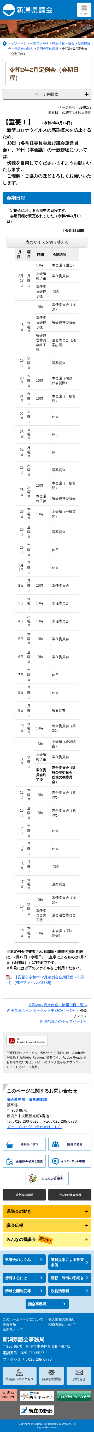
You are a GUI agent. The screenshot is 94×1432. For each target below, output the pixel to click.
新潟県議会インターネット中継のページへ (42, 1010)
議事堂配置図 (51, 1379)
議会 (71, 43)
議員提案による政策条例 (67, 1262)
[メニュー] (84, 10)
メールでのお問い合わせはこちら (34, 1127)
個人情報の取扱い (61, 1319)
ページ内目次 (47, 94)
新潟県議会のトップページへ (63, 1021)
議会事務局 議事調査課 (27, 1099)
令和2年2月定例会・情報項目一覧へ (57, 1005)
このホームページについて (23, 1319)
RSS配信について (62, 1325)
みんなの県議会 (21, 1239)
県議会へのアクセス (19, 1379)
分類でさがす (39, 43)
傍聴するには (16, 1278)
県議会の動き (23, 49)
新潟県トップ (13, 1329)
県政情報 (58, 43)
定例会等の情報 (47, 49)
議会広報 (15, 1225)
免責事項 (9, 1325)
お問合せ (79, 1379)
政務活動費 (60, 1291)
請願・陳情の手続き (67, 1278)
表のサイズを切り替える (47, 242)
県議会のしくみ (18, 1260)
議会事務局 (37, 1304)
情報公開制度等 (18, 1291)
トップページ (17, 43)
